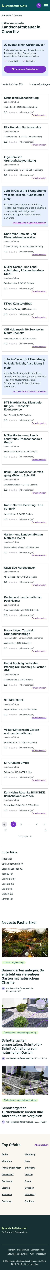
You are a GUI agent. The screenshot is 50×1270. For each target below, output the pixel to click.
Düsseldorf (7, 1174)
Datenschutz (23, 1250)
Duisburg (7, 1201)
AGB (32, 1254)
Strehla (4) (7, 898)
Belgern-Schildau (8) (12, 868)
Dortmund (7, 1181)
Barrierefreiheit (37, 1250)
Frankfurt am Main (11, 1167)
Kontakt (11, 1250)
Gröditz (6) (7, 888)
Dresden (29, 1187)
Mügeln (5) (7, 893)
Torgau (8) (7, 873)
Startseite (6, 15)
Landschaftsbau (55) (12, 84)
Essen (28, 1181)
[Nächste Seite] (45, 830)
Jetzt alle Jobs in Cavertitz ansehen (29, 222)
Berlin (5, 1154)
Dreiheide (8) (8, 878)
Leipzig (29, 1174)
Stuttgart (30, 1167)
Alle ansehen (41, 1144)
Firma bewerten (39, 115)
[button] (38, 5)
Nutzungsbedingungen (17, 1254)
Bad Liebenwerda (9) (13, 863)
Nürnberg (30, 1194)
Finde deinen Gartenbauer (25, 69)
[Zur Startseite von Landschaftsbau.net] (14, 5)
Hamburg (30, 1154)
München (7, 1161)
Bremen (6, 1187)
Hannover (7, 1194)
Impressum (41, 1254)
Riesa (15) (7, 858)
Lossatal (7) (8, 883)
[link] (25, 107)
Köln (27, 1161)
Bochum (29, 1201)
